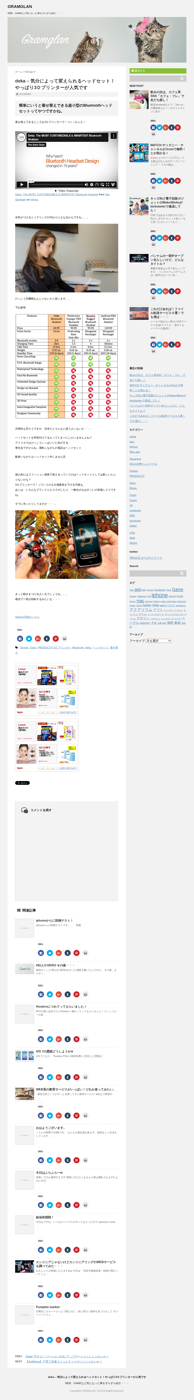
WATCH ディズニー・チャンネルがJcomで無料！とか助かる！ (168, 149)
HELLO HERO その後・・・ (55, 965)
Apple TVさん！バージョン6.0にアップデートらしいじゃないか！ (67, 1356)
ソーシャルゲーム (155, 614)
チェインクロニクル (174, 614)
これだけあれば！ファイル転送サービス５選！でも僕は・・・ (167, 312)
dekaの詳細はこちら (27, 616)
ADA (132, 590)
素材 (177, 623)
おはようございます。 (51, 1127)
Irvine (180, 596)
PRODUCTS (45, 647)
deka (88, 647)
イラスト (179, 610)
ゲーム (143, 614)
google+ (133, 596)
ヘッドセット (101, 647)
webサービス (167, 605)
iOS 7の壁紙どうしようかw (54, 1051)
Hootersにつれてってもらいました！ (61, 1006)
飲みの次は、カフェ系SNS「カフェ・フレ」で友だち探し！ (167, 96)
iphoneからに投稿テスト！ (54, 920)
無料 (170, 623)
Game (133, 500)
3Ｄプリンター (62, 647)
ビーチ (178, 618)
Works (133, 542)
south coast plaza (168, 601)
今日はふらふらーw (49, 1172)
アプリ (158, 610)
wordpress (181, 605)
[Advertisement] (158, 701)
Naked (156, 601)
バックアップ (167, 618)
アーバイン (168, 610)
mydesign (135, 510)
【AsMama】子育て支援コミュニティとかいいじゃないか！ (64, 1361)
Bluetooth (78, 647)
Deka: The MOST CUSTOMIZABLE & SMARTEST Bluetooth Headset (56, 194)
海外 (164, 623)
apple (133, 436)
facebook (135, 520)
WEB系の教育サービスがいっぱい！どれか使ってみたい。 (76, 1089)
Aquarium (135, 458)
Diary (33, 647)
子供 (153, 622)
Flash (133, 495)
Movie (133, 488)
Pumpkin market (47, 1307)
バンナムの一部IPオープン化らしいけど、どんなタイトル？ (167, 259)
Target (139, 605)
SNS (132, 515)
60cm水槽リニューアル (143, 463)
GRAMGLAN (20, 6)
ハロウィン (155, 618)
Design (24, 647)
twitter (133, 525)
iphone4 (172, 596)
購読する (139, 70)
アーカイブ (137, 640)
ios (149, 596)
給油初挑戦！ (45, 1217)
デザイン (143, 618)
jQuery (133, 601)
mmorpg (149, 601)
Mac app (135, 451)
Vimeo (34, 199)
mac (140, 600)
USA (132, 532)
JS (131, 505)
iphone (134, 446)
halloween (142, 596)
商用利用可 (145, 623)
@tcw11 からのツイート (146, 557)
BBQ (144, 590)
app (132, 441)
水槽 (159, 623)
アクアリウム (141, 610)
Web (132, 537)
